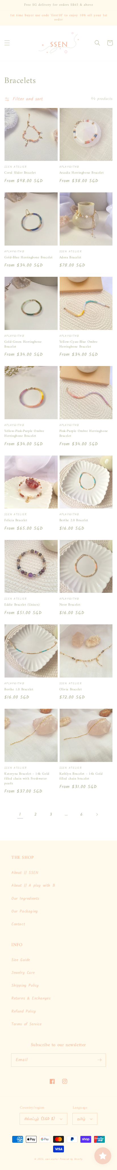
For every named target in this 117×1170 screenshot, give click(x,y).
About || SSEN (24, 873)
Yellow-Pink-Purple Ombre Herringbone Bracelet (24, 434)
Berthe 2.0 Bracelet (73, 520)
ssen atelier (51, 1159)
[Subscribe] (99, 1060)
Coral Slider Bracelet (20, 173)
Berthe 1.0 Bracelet (18, 689)
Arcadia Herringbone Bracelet (81, 173)
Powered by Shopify (71, 1159)
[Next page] (97, 814)
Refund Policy (23, 1011)
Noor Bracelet (70, 605)
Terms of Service (26, 1024)
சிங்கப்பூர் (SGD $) (39, 1119)
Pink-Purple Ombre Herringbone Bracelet (83, 434)
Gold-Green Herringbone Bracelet (22, 345)
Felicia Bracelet (16, 520)
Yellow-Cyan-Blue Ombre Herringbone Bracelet (78, 345)
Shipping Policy (25, 985)
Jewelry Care (23, 973)
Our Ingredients (25, 898)
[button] (7, 43)
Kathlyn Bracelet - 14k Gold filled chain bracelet (81, 777)
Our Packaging (24, 911)
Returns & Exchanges (31, 998)
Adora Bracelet (70, 257)
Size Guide (20, 960)
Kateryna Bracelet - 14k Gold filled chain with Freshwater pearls (26, 779)
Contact (18, 924)
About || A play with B (33, 885)
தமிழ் (81, 1119)
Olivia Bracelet (70, 689)
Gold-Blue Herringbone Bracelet (28, 257)
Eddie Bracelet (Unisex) (22, 605)
